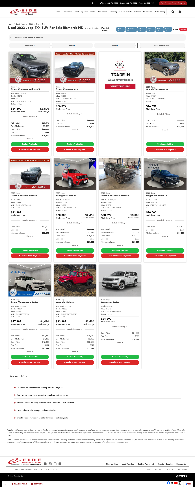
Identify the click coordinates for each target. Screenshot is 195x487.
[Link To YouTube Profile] (55, 464)
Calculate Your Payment (29, 149)
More (29, 139)
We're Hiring (160, 12)
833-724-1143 (131, 3)
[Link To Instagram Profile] (60, 464)
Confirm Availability (30, 144)
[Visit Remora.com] (181, 477)
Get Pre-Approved (145, 464)
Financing (113, 12)
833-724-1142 (112, 3)
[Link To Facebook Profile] (45, 464)
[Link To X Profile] (50, 464)
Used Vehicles (128, 464)
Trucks (92, 12)
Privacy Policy (169, 469)
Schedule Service (165, 464)
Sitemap (158, 469)
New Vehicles (112, 464)
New (58, 12)
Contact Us (181, 464)
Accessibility (182, 469)
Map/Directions (20, 484)
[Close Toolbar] (5, 484)
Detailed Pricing (28, 116)
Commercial (67, 12)
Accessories (102, 12)
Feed (189, 484)
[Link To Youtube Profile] (176, 484)
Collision (137, 12)
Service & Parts (126, 12)
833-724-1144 (149, 3)
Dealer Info (147, 12)
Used (77, 12)
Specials (84, 12)
